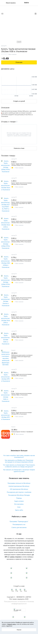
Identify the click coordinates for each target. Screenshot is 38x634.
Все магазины (19, 504)
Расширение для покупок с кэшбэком (19, 492)
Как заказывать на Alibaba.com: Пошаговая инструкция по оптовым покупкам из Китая (19, 461)
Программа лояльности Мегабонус (19, 483)
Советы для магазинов (19, 527)
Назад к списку (2, 13)
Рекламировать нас (19, 524)
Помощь (19, 498)
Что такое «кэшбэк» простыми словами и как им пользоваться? (19, 456)
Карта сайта (19, 510)
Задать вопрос (19, 501)
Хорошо (19, 629)
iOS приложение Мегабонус (19, 489)
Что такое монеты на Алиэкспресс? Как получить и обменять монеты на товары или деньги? (19, 465)
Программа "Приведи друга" (19, 521)
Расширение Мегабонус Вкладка (19, 495)
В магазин (19, 62)
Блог (19, 507)
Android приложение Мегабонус (19, 486)
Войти (26, 2)
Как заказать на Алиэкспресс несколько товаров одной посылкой (19, 470)
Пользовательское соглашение (15, 601)
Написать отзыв (19, 148)
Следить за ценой (19, 101)
